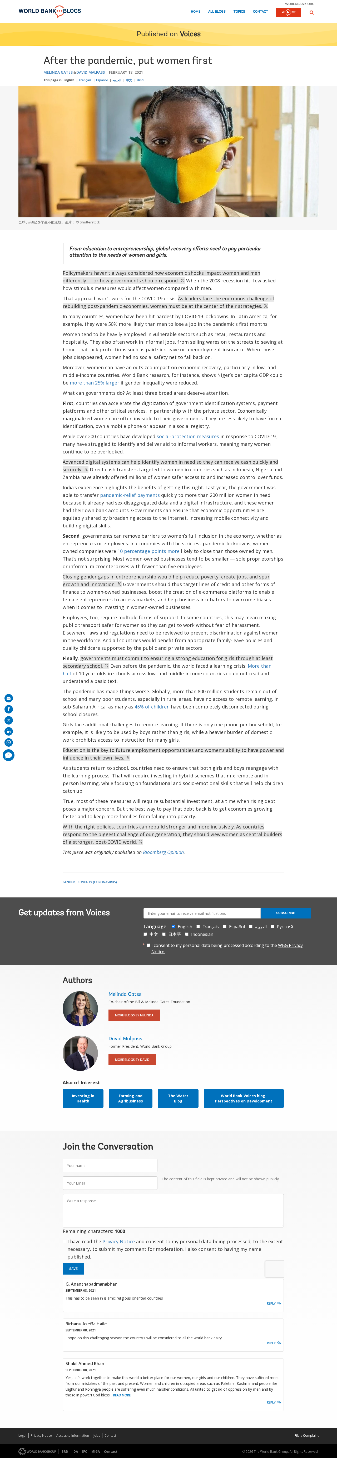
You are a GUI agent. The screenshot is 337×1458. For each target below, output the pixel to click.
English (69, 80)
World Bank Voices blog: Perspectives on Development (243, 1098)
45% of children (152, 706)
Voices (190, 34)
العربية (116, 80)
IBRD (64, 1451)
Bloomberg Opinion (163, 852)
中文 (129, 80)
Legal (22, 1435)
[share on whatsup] (8, 742)
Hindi (140, 80)
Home (195, 11)
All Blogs (217, 11)
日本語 (174, 934)
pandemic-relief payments (130, 495)
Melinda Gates (58, 72)
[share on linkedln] (8, 731)
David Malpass (90, 72)
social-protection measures (188, 436)
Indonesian (202, 934)
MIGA (95, 1451)
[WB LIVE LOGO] (288, 13)
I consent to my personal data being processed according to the (227, 948)
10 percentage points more (148, 551)
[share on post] (8, 720)
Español (102, 80)
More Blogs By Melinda (134, 1015)
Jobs (96, 1435)
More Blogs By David (132, 1059)
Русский (285, 927)
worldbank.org (300, 3)
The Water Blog (178, 1098)
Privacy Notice (118, 1241)
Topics (239, 11)
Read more (122, 1395)
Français (85, 80)
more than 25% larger (94, 383)
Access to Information (72, 1435)
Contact (260, 11)
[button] (312, 12)
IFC (84, 1451)
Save (73, 1269)
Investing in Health (83, 1098)
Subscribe (285, 913)
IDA (75, 1451)
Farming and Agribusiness (130, 1098)
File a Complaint (307, 1435)
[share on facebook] (8, 709)
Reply (271, 1303)
